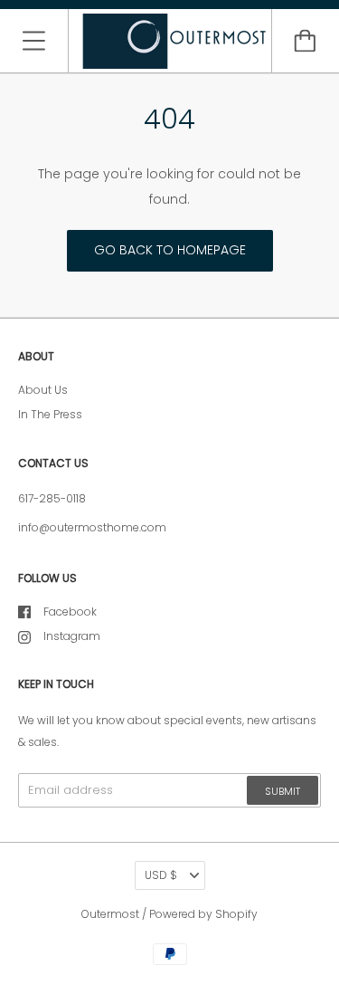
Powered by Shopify (203, 914)
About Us (43, 389)
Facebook (70, 611)
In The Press (50, 414)
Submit (282, 791)
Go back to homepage (170, 250)
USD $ (161, 875)
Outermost (110, 914)
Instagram (71, 636)
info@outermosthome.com (92, 527)
